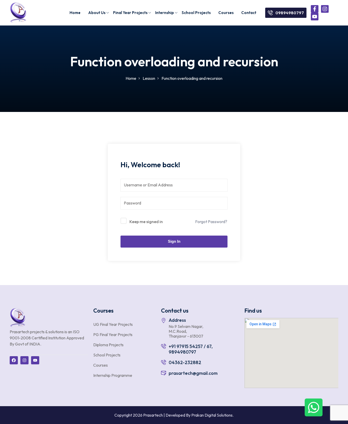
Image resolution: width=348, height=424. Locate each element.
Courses (226, 12)
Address (177, 320)
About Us (96, 12)
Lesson (149, 78)
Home (75, 12)
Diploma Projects (108, 344)
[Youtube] (314, 16)
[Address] (163, 320)
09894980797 (289, 12)
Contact (248, 12)
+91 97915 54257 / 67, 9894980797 (191, 349)
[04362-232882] (163, 362)
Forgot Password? (211, 221)
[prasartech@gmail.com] (163, 373)
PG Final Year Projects (112, 334)
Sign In (174, 241)
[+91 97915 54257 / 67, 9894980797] (163, 346)
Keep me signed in (146, 221)
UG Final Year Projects (113, 324)
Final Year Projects (130, 12)
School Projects (196, 12)
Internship (164, 12)
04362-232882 (185, 362)
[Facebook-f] (314, 9)
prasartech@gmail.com (193, 373)
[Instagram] (325, 9)
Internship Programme (112, 375)
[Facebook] (14, 360)
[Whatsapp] (314, 407)
